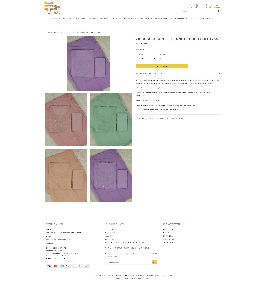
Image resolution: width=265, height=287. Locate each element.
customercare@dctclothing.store (59, 239)
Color (140, 54)
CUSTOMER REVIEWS (204, 18)
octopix (146, 278)
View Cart (167, 233)
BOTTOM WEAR (130, 18)
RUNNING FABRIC (145, 18)
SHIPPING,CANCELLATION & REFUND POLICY (160, 119)
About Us (108, 236)
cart (196, 6)
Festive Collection (178, 18)
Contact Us (109, 239)
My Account (168, 230)
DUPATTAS (117, 18)
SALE (192, 18)
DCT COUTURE (65, 18)
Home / (48, 32)
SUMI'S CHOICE (161, 18)
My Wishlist (168, 236)
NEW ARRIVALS (105, 18)
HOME (54, 18)
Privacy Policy (111, 233)
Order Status (168, 239)
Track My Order (169, 242)
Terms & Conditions (113, 230)
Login (190, 6)
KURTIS (76, 18)
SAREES (92, 18)
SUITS (84, 18)
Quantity (163, 54)
